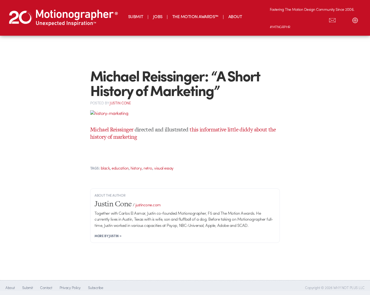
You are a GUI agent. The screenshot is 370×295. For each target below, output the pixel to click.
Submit (27, 287)
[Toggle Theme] (355, 19)
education (120, 168)
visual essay (164, 168)
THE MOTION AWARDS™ (195, 16)
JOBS (158, 16)
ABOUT (235, 16)
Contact (46, 287)
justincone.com (148, 205)
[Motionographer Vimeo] (298, 19)
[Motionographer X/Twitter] (321, 19)
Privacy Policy (70, 287)
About (10, 287)
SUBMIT (135, 16)
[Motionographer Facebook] (309, 19)
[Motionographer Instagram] (275, 19)
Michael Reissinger (111, 129)
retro (148, 168)
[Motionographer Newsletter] (332, 19)
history (136, 168)
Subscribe (95, 287)
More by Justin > (108, 235)
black (105, 168)
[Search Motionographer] (344, 19)
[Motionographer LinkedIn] (287, 19)
